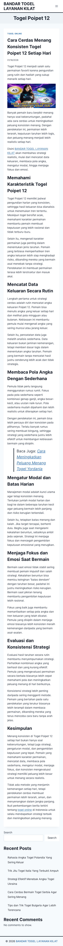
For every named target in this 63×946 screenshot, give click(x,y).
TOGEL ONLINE (14, 33)
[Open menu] (56, 6)
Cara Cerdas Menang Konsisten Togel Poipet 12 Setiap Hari (29, 47)
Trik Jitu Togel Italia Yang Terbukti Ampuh (33, 870)
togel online (25, 809)
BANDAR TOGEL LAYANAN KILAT (37, 941)
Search (8, 832)
